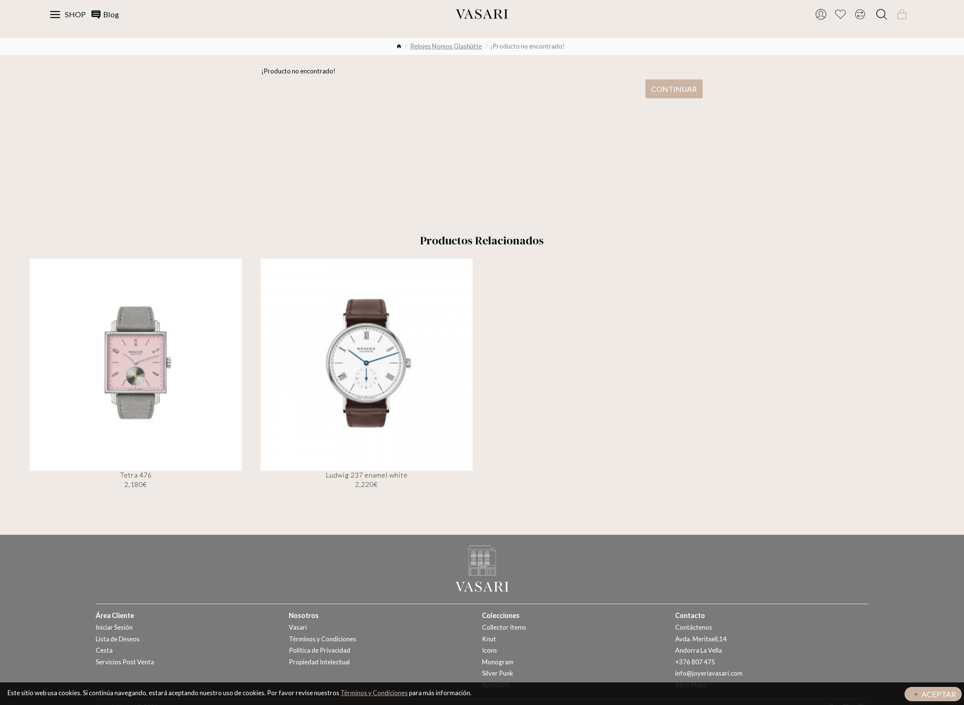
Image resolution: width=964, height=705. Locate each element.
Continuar (674, 88)
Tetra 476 (136, 475)
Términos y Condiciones (374, 693)
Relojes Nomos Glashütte (446, 46)
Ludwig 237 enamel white (367, 475)
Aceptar (938, 694)
